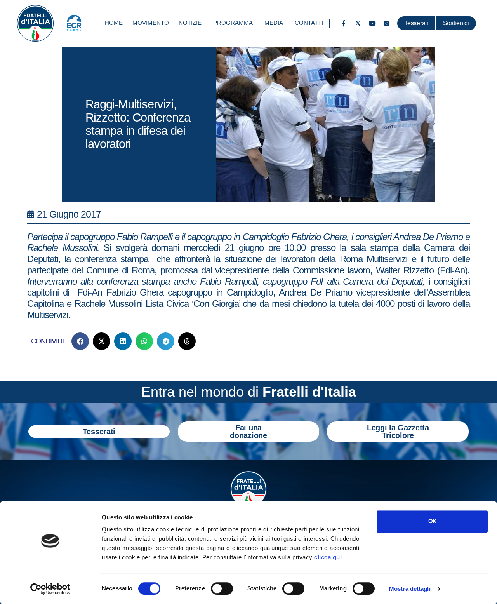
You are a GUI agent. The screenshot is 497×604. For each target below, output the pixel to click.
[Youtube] (372, 23)
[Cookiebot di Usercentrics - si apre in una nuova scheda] (50, 589)
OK (432, 521)
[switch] (222, 588)
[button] (80, 341)
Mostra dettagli (410, 588)
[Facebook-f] (343, 23)
